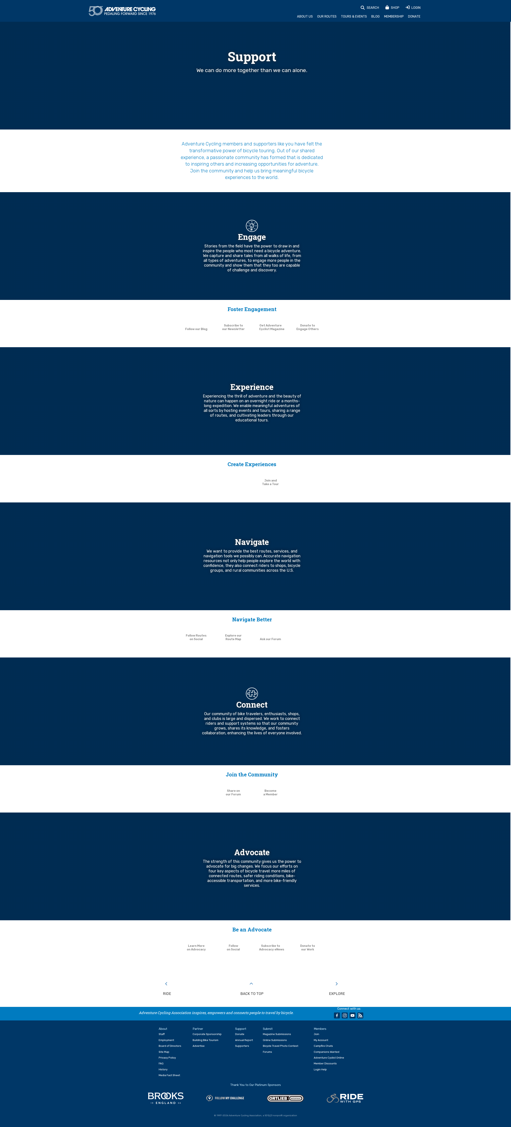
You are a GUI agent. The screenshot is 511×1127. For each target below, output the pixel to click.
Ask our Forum (270, 639)
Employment (166, 1040)
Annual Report (244, 1040)
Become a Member (270, 792)
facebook (337, 1015)
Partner (198, 1029)
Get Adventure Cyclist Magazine (271, 327)
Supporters (242, 1045)
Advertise (199, 1045)
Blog (375, 16)
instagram (345, 1015)
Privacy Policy (167, 1057)
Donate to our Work (307, 947)
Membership (394, 16)
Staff (162, 1034)
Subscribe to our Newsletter (233, 327)
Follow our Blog (196, 329)
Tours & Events (354, 16)
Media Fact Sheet (169, 1075)
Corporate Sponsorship (207, 1034)
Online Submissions (275, 1040)
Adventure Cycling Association (122, 11)
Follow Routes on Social (196, 637)
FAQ (161, 1063)
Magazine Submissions (277, 1034)
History (163, 1069)
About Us (305, 16)
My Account (321, 1040)
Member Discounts (325, 1063)
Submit (268, 1029)
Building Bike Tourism (205, 1040)
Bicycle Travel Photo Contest (280, 1045)
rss (360, 1015)
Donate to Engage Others (307, 327)
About (163, 1029)
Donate (414, 16)
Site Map (164, 1051)
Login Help (320, 1069)
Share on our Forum (233, 792)
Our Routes (327, 16)
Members (320, 1029)
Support (240, 1029)
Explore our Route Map (233, 637)
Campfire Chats (323, 1045)
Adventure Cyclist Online (329, 1057)
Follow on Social (233, 947)
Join (316, 1034)
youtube (353, 1015)
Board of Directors (170, 1045)
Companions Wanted (326, 1051)
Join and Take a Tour (270, 482)
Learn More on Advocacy (196, 947)
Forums (267, 1051)
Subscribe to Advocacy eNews (271, 947)
